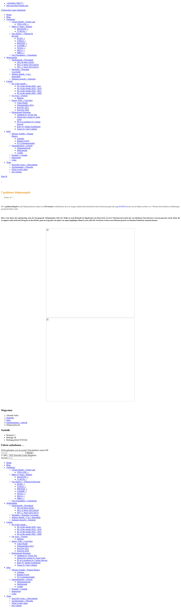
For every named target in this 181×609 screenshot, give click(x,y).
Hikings (20, 98)
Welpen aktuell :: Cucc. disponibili (26, 517)
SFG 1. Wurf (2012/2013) (28, 67)
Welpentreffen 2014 (25, 105)
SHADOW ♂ (23, 29)
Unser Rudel (22, 103)
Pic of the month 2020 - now (29, 86)
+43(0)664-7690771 (14, 3)
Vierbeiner (10, 19)
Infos (8, 131)
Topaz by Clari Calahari (27, 129)
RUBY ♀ (21, 38)
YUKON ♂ (22, 31)
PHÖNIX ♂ (22, 43)
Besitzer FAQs (23, 141)
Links (14, 160)
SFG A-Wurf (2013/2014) (28, 65)
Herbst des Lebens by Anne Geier (31, 558)
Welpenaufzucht (23, 148)
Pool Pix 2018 (23, 110)
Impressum (16, 157)
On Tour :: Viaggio (20, 96)
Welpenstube (11, 57)
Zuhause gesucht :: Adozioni (24, 79)
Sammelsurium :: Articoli (22, 146)
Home (9, 15)
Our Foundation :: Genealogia (24, 55)
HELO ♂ (21, 50)
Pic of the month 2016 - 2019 (29, 88)
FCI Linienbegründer (26, 143)
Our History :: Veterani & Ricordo (26, 482)
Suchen (29, 453)
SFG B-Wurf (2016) (25, 62)
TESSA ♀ (21, 48)
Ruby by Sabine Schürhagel (28, 126)
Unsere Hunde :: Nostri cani (23, 22)
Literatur (20, 138)
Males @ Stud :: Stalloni (22, 26)
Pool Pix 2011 (23, 107)
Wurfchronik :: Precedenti (22, 60)
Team (8, 162)
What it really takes (20, 169)
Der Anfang (17, 172)
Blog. (8, 17)
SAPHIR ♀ (22, 45)
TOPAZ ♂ (21, 41)
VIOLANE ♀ (23, 24)
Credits (20, 153)
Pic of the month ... (20, 84)
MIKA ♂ (21, 53)
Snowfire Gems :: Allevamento (24, 165)
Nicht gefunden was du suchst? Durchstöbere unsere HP (24, 450)
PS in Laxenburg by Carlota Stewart (32, 560)
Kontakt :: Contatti (19, 155)
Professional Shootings (21, 112)
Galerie (9, 81)
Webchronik (22, 150)
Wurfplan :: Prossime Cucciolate (20, 70)
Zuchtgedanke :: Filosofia (22, 167)
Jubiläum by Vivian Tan (27, 115)
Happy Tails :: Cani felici (22, 100)
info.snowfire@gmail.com (17, 6)
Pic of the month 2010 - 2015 (29, 91)
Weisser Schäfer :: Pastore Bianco (26, 570)
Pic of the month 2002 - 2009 (29, 93)
